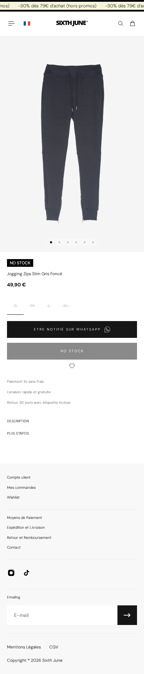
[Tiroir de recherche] (121, 23)
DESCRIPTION (18, 421)
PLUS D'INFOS (18, 433)
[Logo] (72, 23)
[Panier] (132, 23)
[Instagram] (11, 573)
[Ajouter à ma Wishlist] (72, 366)
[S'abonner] (127, 615)
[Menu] (13, 23)
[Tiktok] (26, 573)
